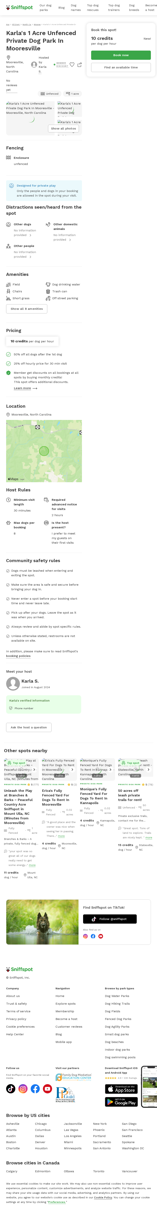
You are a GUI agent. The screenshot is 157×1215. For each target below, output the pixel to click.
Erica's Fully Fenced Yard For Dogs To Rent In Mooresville (55, 797)
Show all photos (63, 128)
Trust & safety (16, 1003)
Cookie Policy (103, 1197)
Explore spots (66, 1003)
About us (13, 996)
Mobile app (64, 1042)
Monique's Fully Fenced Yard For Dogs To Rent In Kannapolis (93, 796)
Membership (65, 1011)
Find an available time (121, 67)
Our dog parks (46, 7)
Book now (121, 55)
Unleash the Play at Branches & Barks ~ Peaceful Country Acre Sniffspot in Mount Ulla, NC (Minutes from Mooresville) (18, 807)
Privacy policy (16, 1019)
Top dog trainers (114, 7)
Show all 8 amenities (27, 309)
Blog (61, 7)
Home (60, 996)
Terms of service (18, 1011)
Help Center (15, 1034)
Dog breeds (134, 7)
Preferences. (57, 1202)
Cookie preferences (20, 1026)
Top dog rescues (93, 7)
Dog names (76, 7)
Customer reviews (69, 1026)
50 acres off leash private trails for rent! (130, 795)
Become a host (66, 1019)
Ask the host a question (29, 727)
